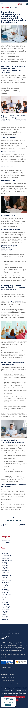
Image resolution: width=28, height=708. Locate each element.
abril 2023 (5, 589)
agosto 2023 (5, 582)
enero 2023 (5, 592)
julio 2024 (5, 563)
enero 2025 (5, 553)
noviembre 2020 (6, 618)
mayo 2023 (5, 587)
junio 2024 (5, 565)
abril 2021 (4, 613)
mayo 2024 (5, 567)
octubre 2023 (5, 579)
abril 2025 (5, 552)
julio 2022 (4, 597)
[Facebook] (27, 0)
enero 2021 (5, 616)
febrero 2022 (5, 601)
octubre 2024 (6, 558)
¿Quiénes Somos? (6, 667)
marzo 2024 (5, 570)
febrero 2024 (5, 572)
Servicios (4, 671)
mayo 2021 (5, 611)
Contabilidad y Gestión (7, 674)
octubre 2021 (5, 607)
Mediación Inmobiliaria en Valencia (11, 684)
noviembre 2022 (6, 594)
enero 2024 (5, 574)
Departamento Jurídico (7, 677)
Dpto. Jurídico (5, 7)
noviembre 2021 (6, 606)
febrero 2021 (5, 614)
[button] (27, 4)
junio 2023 (5, 585)
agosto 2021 (5, 609)
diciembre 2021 (6, 604)
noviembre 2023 (6, 577)
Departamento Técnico (7, 680)
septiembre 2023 (6, 580)
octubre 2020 (6, 619)
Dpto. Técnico (6, 542)
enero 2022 (5, 602)
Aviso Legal (4, 654)
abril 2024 (5, 569)
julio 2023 (4, 584)
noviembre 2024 (6, 557)
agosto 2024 (5, 562)
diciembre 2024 (6, 555)
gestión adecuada (6, 61)
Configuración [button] (21, 697)
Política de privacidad (13, 654)
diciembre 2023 (6, 575)
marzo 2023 (5, 591)
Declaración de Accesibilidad (8, 658)
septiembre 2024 (7, 560)
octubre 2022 (5, 596)
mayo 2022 (5, 599)
